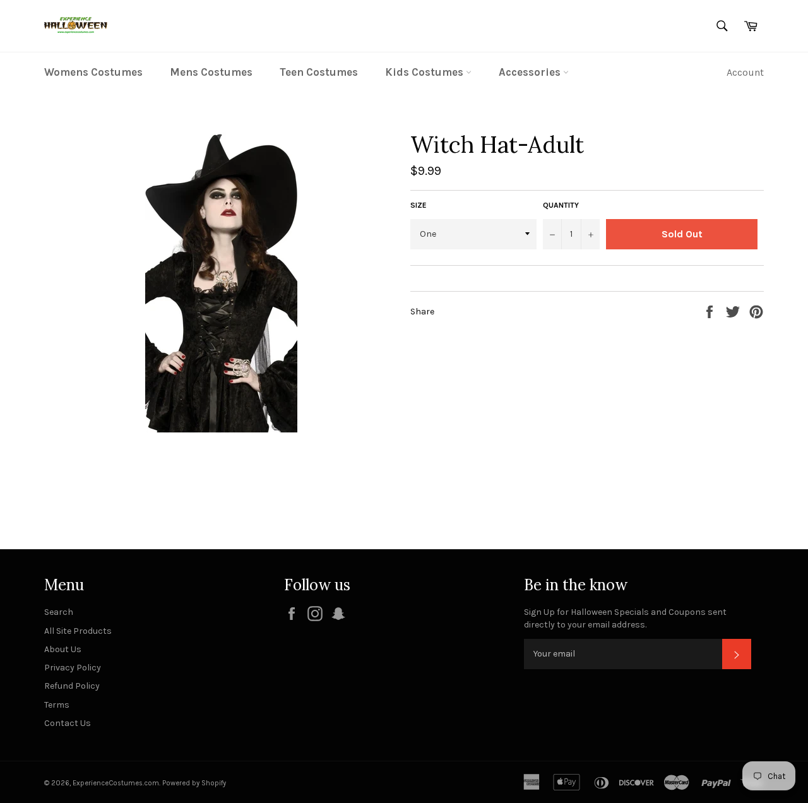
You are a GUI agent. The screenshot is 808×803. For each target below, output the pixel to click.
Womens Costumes (93, 72)
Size (418, 205)
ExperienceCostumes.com (116, 783)
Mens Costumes (211, 72)
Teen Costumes (319, 72)
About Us (62, 649)
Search (58, 612)
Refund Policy (72, 686)
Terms (56, 704)
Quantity (561, 205)
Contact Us (67, 723)
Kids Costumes (425, 72)
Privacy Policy (72, 667)
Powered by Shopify (194, 783)
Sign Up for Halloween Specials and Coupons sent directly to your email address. (625, 618)
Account (745, 72)
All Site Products (78, 631)
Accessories (531, 72)
